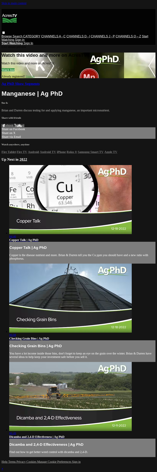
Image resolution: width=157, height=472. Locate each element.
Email (20, 125)
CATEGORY (31, 36)
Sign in (20, 39)
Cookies (31, 461)
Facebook (8, 125)
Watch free (8, 70)
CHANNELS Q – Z (128, 36)
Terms (12, 461)
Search (18, 36)
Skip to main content (14, 3)
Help (5, 461)
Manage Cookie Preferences (54, 461)
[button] (3, 32)
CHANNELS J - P (103, 36)
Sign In (28, 43)
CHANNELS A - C (53, 36)
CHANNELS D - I (78, 36)
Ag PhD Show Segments (21, 84)
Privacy (21, 461)
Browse (7, 36)
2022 (23, 159)
